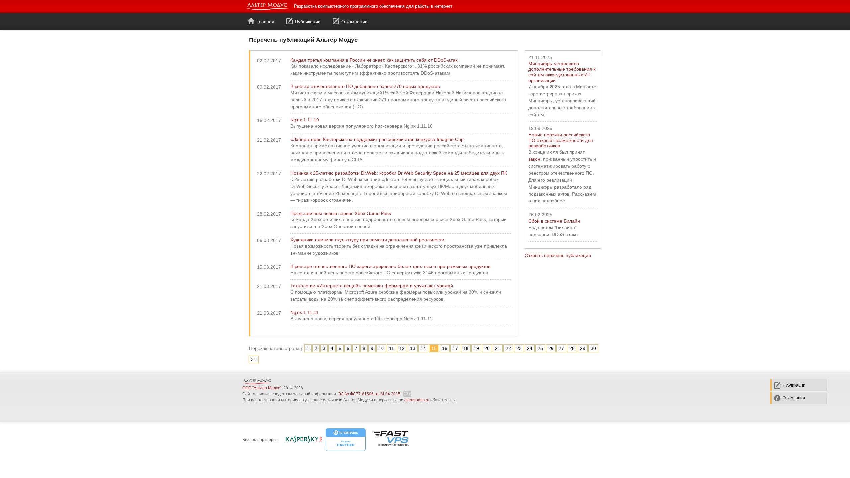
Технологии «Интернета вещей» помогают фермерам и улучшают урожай (371, 285)
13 (412, 348)
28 (572, 348)
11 (391, 348)
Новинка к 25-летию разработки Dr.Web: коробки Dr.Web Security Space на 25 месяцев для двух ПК (398, 173)
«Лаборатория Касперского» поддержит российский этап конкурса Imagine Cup (377, 139)
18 (465, 348)
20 (487, 348)
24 (529, 348)
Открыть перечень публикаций (558, 255)
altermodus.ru (416, 400)
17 (455, 348)
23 (519, 348)
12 (402, 348)
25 (540, 348)
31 (253, 359)
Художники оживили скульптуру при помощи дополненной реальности (367, 239)
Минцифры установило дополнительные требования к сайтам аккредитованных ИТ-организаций (561, 72)
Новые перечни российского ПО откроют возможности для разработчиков (560, 140)
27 (561, 348)
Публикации (308, 21)
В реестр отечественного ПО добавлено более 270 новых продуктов (365, 86)
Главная (265, 21)
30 (593, 348)
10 (381, 348)
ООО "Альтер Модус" (261, 388)
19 (476, 348)
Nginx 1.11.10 (304, 119)
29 (582, 348)
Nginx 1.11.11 (304, 312)
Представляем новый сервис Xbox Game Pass (340, 213)
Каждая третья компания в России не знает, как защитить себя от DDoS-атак (373, 60)
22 (508, 348)
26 (550, 348)
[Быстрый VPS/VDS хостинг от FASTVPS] (390, 438)
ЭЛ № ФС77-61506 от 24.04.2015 (369, 394)
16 (444, 348)
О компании (354, 21)
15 (434, 348)
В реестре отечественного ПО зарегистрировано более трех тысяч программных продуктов (390, 266)
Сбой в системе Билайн (554, 221)
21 (497, 348)
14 (423, 348)
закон (534, 159)
